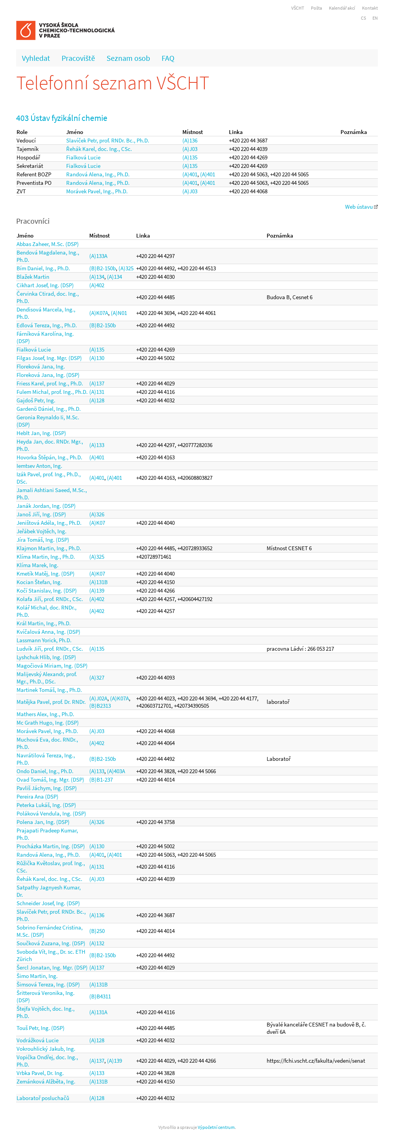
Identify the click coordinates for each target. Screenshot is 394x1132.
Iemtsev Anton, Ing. (39, 465)
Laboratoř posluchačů (43, 1098)
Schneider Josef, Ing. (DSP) (48, 903)
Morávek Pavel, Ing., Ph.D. (97, 191)
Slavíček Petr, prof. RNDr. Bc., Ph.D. (107, 140)
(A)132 (96, 943)
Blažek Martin (33, 276)
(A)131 (96, 391)
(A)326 (96, 514)
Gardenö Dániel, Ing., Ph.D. (49, 408)
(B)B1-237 (101, 779)
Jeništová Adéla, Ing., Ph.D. (49, 522)
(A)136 (189, 140)
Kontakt (370, 8)
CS (363, 18)
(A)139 (96, 590)
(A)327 (96, 677)
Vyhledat (36, 58)
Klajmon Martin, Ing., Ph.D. (49, 548)
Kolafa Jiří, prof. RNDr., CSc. (50, 599)
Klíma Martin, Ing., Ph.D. (46, 556)
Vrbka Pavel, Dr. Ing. (40, 1073)
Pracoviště (78, 58)
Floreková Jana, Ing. (41, 366)
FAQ (168, 58)
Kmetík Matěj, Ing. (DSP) (46, 573)
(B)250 (97, 930)
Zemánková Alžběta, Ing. (46, 1081)
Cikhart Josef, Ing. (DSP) (45, 285)
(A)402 (96, 285)
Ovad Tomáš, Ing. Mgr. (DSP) (50, 779)
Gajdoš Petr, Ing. (36, 400)
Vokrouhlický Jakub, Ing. (46, 1048)
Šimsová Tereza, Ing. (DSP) (48, 984)
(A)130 (96, 358)
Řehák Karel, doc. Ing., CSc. (99, 148)
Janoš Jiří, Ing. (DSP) (41, 514)
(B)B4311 (100, 996)
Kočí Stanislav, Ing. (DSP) (47, 590)
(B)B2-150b (102, 268)
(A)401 (189, 174)
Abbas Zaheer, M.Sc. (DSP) (48, 244)
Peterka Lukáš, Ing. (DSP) (46, 805)
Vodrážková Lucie (37, 1040)
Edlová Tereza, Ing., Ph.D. (47, 325)
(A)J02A (98, 698)
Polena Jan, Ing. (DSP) (43, 822)
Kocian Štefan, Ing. (39, 582)
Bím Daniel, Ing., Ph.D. (43, 268)
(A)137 (96, 383)
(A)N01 (119, 312)
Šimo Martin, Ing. (37, 976)
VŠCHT (297, 8)
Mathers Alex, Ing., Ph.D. (45, 714)
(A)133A (98, 256)
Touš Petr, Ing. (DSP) (41, 1028)
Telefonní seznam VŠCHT (112, 82)
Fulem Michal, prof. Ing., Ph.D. (52, 391)
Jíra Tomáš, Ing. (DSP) (43, 539)
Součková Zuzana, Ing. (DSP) (51, 943)
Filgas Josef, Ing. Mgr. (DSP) (49, 358)
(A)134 (96, 276)
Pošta (316, 8)
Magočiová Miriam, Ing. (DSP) (52, 665)
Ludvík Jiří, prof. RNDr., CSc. (50, 648)
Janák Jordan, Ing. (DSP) (46, 505)
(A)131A (98, 1012)
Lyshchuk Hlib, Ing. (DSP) (46, 657)
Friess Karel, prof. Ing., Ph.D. (50, 383)
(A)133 (96, 445)
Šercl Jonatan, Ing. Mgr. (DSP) (52, 967)
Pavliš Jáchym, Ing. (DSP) (47, 788)
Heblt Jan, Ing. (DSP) (41, 433)
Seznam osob (128, 58)
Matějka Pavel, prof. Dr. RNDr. (51, 701)
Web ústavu (359, 206)
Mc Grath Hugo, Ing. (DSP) (48, 722)
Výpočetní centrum (216, 1127)
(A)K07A (98, 312)
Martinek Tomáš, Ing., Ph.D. (49, 689)
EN (375, 18)
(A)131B (98, 582)
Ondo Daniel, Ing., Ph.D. (45, 771)
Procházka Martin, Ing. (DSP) (51, 846)
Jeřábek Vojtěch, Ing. (42, 531)
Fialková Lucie (83, 157)
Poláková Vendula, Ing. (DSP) (51, 813)
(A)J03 (189, 148)
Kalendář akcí (342, 8)
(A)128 (96, 400)
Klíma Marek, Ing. (37, 565)
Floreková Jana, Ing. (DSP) (48, 374)
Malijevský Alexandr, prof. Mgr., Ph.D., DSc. (47, 677)
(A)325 (126, 268)
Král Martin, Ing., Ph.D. (44, 623)
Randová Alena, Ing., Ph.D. (98, 174)
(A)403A (116, 771)
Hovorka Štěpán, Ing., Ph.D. (49, 457)
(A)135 (189, 157)
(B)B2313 (100, 705)
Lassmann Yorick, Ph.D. (44, 640)
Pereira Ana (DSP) (37, 796)
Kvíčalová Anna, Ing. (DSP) (48, 631)
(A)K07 (97, 522)
